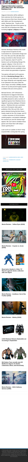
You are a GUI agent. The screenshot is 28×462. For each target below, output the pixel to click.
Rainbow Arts (12, 159)
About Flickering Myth (17, 436)
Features (17, 407)
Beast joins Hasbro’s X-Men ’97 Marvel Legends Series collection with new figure (13, 270)
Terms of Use (7, 455)
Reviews (17, 405)
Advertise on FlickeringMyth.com (17, 438)
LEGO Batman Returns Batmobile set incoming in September (14, 339)
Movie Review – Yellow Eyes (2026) (13, 224)
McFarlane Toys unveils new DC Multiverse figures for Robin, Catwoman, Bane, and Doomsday (13, 363)
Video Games (17, 426)
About (17, 434)
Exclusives (17, 414)
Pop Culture (17, 417)
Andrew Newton (13, 157)
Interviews (17, 412)
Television (17, 421)
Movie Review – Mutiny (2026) (11, 317)
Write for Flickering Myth (16, 441)
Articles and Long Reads (16, 409)
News (18, 157)
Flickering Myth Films (16, 431)
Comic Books (17, 424)
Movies (17, 419)
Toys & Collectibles (17, 429)
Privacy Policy (14, 455)
